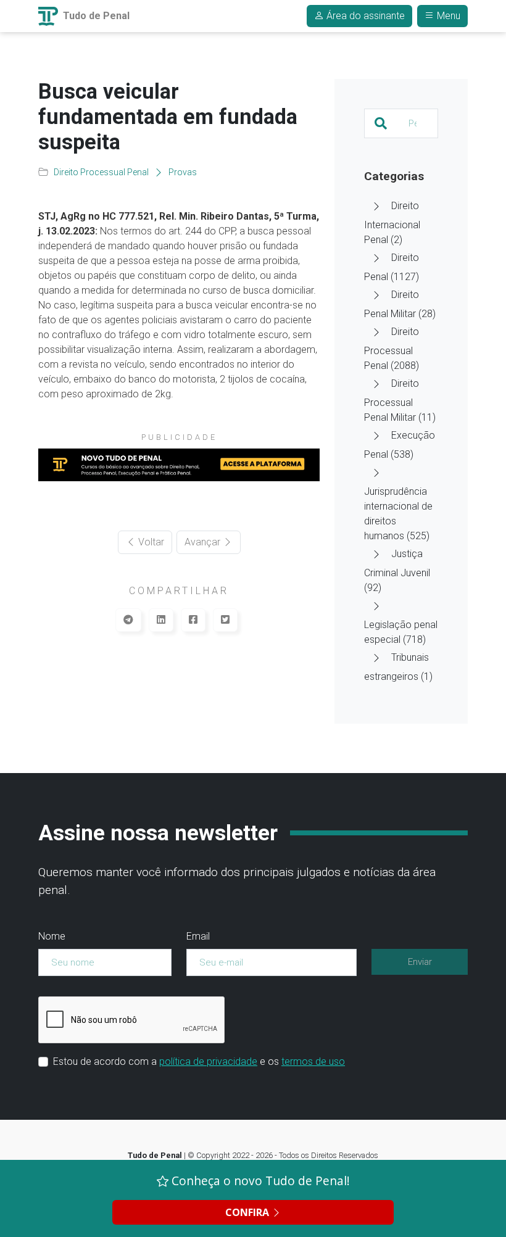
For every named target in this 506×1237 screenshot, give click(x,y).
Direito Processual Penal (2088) (391, 348)
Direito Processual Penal (101, 172)
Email (198, 936)
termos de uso (313, 1061)
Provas (182, 172)
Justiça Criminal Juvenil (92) (397, 571)
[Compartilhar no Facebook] (193, 620)
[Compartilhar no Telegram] (128, 620)
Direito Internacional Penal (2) (392, 223)
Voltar (150, 542)
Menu (447, 16)
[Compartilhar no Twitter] (225, 620)
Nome (51, 936)
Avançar (204, 542)
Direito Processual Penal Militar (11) (400, 400)
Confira (248, 1212)
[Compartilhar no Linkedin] (161, 620)
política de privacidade (208, 1061)
